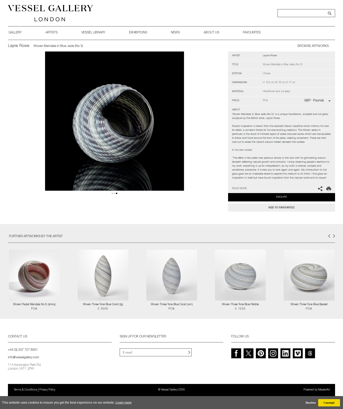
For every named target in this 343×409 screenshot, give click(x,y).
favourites (252, 32)
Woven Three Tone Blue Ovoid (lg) (103, 304)
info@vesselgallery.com (23, 357)
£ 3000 (103, 309)
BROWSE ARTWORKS (313, 46)
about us (211, 32)
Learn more (124, 402)
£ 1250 (240, 309)
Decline (311, 402)
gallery (15, 32)
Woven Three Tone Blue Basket (309, 304)
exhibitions (138, 32)
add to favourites (281, 207)
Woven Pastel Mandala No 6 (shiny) (34, 304)
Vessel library (93, 32)
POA (34, 309)
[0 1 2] (114, 125)
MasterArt (324, 390)
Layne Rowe (18, 46)
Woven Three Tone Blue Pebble (240, 304)
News (175, 32)
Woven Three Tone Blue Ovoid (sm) (172, 304)
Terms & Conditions (25, 390)
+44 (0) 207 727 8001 (23, 350)
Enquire (281, 197)
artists (51, 32)
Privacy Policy (47, 390)
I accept (329, 402)
